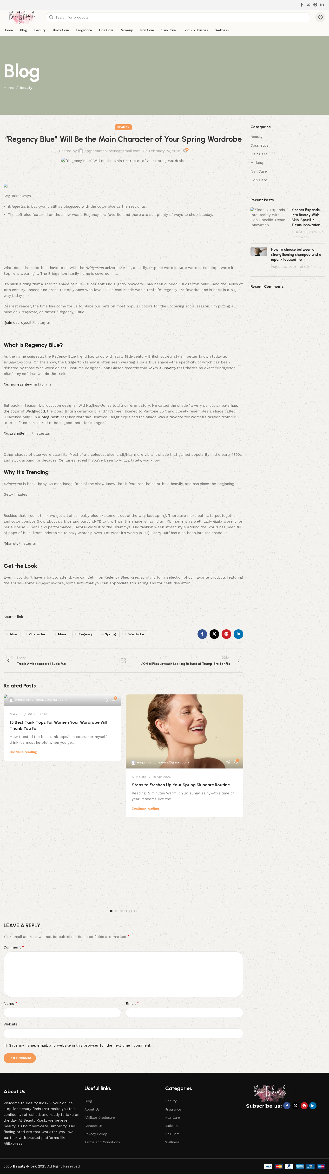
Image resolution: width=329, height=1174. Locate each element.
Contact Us (94, 1126)
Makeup (15, 714)
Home (9, 88)
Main (62, 634)
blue (13, 634)
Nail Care (258, 171)
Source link (13, 617)
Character (37, 634)
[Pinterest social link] (315, 4)
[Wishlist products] (320, 17)
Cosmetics (259, 145)
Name (11, 1003)
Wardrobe (136, 634)
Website (11, 1024)
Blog (88, 1101)
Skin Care (139, 777)
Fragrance (173, 1109)
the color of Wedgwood (24, 411)
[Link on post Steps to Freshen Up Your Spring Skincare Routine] (184, 731)
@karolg (11, 543)
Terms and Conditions (102, 1142)
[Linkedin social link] (322, 4)
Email (132, 1003)
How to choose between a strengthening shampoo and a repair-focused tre (296, 254)
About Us (92, 1109)
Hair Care (259, 154)
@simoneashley (17, 384)
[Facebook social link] (302, 4)
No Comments (310, 267)
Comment (14, 947)
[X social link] (308, 4)
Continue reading (23, 752)
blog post (50, 417)
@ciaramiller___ (18, 433)
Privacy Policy (96, 1134)
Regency (85, 634)
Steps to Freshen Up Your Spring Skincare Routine (181, 784)
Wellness (172, 1142)
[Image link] (270, 1093)
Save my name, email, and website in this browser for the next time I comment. (80, 1045)
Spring (110, 634)
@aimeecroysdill (18, 322)
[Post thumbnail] (269, 223)
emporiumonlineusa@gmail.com (112, 151)
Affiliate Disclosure (100, 1117)
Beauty (26, 88)
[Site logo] (22, 17)
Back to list (123, 660)
